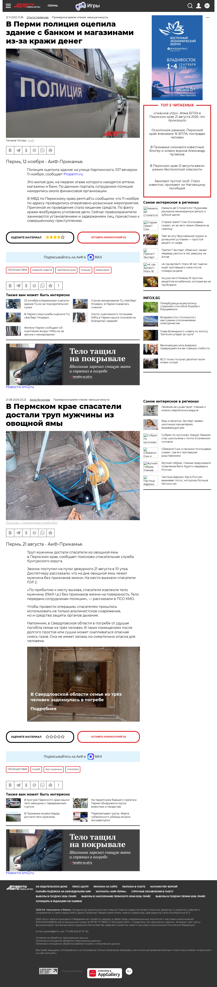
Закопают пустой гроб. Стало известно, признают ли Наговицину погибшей (177, 184)
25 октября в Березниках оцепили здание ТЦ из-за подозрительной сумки (46, 304)
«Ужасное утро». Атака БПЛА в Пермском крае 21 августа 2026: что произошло (177, 116)
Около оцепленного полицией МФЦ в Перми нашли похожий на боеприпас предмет (113, 317)
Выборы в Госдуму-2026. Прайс (56, 896)
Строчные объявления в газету (152, 891)
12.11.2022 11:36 (14, 17)
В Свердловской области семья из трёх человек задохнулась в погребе (76, 697)
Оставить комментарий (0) (108, 237)
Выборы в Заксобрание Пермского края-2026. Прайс (116, 896)
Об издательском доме (51, 886)
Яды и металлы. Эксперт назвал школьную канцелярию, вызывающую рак (182, 424)
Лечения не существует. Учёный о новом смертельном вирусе (183, 408)
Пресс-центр (80, 886)
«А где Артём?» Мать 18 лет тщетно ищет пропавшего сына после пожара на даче (184, 267)
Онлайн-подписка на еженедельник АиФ (63, 891)
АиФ (31, 140)
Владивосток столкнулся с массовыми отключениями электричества (178, 320)
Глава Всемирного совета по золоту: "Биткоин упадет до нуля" (184, 333)
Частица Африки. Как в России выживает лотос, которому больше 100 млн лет (184, 480)
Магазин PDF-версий (163, 886)
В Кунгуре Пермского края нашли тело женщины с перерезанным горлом (46, 803)
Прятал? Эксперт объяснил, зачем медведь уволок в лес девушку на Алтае (184, 253)
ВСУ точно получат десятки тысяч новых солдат (182, 361)
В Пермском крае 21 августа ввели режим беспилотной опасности (177, 167)
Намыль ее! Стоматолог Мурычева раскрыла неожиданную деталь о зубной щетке (184, 211)
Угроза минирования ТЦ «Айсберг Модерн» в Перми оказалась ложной (113, 304)
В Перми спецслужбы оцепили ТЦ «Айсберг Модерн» (47, 316)
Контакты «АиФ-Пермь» (111, 891)
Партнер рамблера (72, 971)
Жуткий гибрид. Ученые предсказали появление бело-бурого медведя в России (186, 466)
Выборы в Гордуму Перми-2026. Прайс (180, 896)
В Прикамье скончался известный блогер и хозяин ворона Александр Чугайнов (177, 150)
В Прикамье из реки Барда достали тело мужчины (42, 815)
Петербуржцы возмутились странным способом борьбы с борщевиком (180, 306)
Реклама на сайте (105, 886)
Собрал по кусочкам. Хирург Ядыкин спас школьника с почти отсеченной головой (186, 438)
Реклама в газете (133, 886)
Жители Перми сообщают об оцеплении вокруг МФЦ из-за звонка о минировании (44, 331)
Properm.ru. (73, 174)
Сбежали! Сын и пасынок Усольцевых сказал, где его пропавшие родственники (186, 452)
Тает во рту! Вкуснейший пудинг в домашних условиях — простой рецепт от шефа (184, 239)
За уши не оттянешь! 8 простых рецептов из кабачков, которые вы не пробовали (186, 281)
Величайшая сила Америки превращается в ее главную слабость (185, 347)
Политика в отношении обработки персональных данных (68, 940)
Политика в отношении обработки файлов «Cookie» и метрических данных (78, 943)
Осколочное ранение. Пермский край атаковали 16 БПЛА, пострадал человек (177, 133)
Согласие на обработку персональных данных (62, 937)
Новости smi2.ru (20, 387)
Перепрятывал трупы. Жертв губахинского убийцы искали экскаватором (110, 817)
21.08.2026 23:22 (16, 399)
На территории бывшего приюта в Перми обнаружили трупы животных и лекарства (113, 803)
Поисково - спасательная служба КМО (31, 522)
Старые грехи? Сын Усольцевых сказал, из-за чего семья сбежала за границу (185, 225)
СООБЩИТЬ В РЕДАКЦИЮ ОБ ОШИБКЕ (59, 901)
